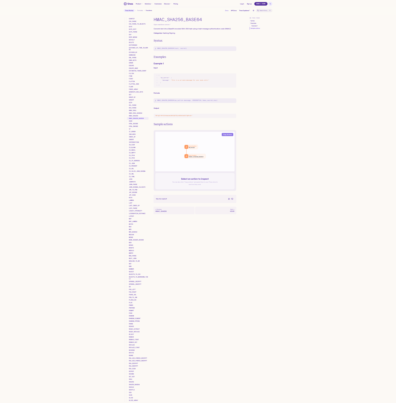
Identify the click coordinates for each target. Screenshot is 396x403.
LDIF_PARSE (133, 208)
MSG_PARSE (132, 256)
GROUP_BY (132, 97)
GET (130, 94)
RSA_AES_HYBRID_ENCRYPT (138, 361)
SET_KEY (132, 376)
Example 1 (159, 63)
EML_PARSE (132, 57)
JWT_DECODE (133, 192)
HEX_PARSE (132, 108)
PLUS (130, 302)
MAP (130, 219)
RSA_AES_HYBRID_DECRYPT (138, 358)
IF (130, 129)
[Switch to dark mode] (253, 10)
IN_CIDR (132, 145)
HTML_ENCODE (133, 126)
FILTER (131, 73)
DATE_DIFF (132, 29)
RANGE (131, 324)
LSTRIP (131, 216)
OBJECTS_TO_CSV (134, 274)
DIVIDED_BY (133, 52)
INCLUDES (132, 134)
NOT (130, 264)
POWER (131, 305)
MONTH (131, 253)
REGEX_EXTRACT (134, 329)
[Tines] (128, 3)
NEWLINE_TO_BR (134, 261)
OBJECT (131, 271)
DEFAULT (132, 40)
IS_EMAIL (132, 150)
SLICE (131, 398)
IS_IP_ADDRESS (134, 160)
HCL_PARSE (132, 105)
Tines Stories (129, 10)
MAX (130, 227)
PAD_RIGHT (132, 292)
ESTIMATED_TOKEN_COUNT (137, 71)
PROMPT (131, 310)
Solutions (148, 4)
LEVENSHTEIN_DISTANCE (137, 213)
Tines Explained (244, 10)
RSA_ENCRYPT (133, 366)
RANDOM (131, 316)
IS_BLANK (132, 147)
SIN (130, 392)
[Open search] (270, 4)
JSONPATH (132, 182)
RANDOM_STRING (134, 321)
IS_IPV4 (132, 155)
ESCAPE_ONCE (133, 68)
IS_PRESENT (133, 166)
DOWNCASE (132, 55)
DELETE (131, 42)
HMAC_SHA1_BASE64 (135, 113)
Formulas (140, 10)
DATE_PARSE (133, 32)
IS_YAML (132, 176)
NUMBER (131, 269)
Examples (160, 56)
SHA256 (131, 382)
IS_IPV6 (132, 158)
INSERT (131, 139)
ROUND (131, 355)
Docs (226, 10)
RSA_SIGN (132, 368)
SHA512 (131, 387)
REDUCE (131, 326)
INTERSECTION (134, 142)
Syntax (158, 40)
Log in (242, 4)
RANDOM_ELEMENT (134, 318)
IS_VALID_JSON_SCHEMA (137, 171)
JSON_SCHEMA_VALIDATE (137, 187)
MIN (130, 242)
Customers (158, 4)
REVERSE (132, 350)
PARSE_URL (132, 294)
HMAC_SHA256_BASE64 (136, 118)
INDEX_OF (132, 137)
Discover (167, 4)
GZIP (130, 102)
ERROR (131, 63)
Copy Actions (227, 134)
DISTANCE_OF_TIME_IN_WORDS (138, 49)
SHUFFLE (132, 390)
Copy (232, 75)
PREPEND (132, 308)
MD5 (130, 229)
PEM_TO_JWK (133, 297)
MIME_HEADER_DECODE (136, 240)
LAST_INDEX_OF (134, 205)
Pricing (175, 4)
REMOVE (131, 337)
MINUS (131, 245)
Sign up (249, 4)
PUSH (130, 313)
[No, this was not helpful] (232, 198)
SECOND (131, 374)
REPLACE (132, 345)
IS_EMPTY (132, 153)
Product (138, 4)
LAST (130, 203)
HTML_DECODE (133, 123)
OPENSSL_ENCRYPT (135, 284)
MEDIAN (131, 234)
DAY (130, 34)
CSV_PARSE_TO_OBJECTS (137, 24)
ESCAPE (131, 65)
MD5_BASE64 (133, 232)
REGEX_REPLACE (134, 332)
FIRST (131, 79)
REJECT (131, 334)
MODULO (131, 250)
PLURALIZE (132, 300)
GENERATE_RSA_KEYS (136, 92)
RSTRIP (131, 371)
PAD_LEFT (132, 289)
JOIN (130, 179)
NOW (130, 266)
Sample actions (163, 124)
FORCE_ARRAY (133, 89)
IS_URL (131, 168)
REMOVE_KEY (133, 342)
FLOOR (131, 86)
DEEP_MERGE (133, 37)
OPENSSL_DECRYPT (135, 281)
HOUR (130, 121)
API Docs (234, 10)
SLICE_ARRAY (133, 400)
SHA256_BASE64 (134, 384)
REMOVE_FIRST (134, 339)
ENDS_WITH (132, 60)
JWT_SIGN (132, 195)
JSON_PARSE (133, 184)
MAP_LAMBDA (133, 221)
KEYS (130, 197)
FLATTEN (132, 81)
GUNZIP (131, 100)
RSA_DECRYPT (133, 363)
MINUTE (131, 248)
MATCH (131, 224)
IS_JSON (132, 163)
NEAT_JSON (132, 258)
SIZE (130, 395)
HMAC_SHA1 (132, 110)
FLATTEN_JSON (134, 84)
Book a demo (260, 4)
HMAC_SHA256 (133, 116)
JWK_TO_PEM (133, 190)
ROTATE (131, 353)
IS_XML (131, 174)
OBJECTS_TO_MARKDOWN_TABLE (138, 278)
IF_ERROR (132, 131)
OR (130, 287)
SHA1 (130, 379)
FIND (130, 76)
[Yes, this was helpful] (229, 198)
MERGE (131, 237)
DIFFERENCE (133, 45)
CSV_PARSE (132, 21)
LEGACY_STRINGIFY (135, 211)
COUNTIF (132, 19)
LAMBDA (131, 200)
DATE (130, 26)
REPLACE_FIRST (134, 347)
